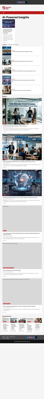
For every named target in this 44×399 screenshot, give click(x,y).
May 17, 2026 (22, 331)
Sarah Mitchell (6, 34)
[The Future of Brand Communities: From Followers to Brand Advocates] (8, 23)
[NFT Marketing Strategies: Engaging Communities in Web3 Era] (6, 80)
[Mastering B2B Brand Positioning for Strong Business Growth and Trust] (22, 147)
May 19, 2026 (11, 127)
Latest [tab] (5, 44)
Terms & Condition (5, 338)
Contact (7, 336)
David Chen (21, 330)
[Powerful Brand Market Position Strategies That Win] (6, 50)
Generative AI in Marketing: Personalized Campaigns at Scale (24, 70)
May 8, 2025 (11, 34)
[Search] (40, 13)
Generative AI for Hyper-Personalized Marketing (21, 90)
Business (4, 123)
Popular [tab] (10, 44)
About (3, 336)
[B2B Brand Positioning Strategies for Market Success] (6, 60)
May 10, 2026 (8, 163)
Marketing (13, 89)
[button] (3, 12)
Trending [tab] (16, 44)
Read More (4, 42)
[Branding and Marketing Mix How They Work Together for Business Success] (22, 183)
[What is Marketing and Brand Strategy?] (22, 256)
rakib (4, 163)
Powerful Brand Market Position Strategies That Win (22, 51)
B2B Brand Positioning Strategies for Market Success (22, 61)
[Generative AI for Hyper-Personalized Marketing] (6, 89)
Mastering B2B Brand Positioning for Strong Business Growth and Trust (19, 161)
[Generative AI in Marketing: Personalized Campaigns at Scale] (6, 70)
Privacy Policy (12, 336)
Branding (4, 26)
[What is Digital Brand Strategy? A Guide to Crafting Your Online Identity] (22, 291)
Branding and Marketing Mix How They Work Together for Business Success (20, 197)
